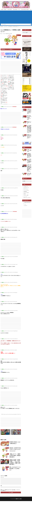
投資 (8, 33)
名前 (1, 485)
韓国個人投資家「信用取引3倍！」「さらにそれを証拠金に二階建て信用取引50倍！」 (15, 462)
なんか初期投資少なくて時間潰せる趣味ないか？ (13, 26)
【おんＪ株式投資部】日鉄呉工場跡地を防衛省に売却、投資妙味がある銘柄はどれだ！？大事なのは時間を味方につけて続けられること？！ (29, 129)
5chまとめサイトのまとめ (27, 197)
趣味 (11, 33)
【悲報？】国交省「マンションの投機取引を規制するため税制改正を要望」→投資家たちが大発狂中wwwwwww (29, 168)
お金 (25, 125)
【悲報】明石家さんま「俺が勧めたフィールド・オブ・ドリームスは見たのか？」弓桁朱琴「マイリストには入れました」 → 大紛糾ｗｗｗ (11, 79)
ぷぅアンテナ (25, 196)
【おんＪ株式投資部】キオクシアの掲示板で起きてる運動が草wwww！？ (29, 161)
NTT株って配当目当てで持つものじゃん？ (29, 174)
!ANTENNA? (25, 191)
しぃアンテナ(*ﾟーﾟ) (26, 190)
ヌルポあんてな (26, 186)
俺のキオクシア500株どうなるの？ (29, 122)
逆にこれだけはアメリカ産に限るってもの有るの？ (15, 469)
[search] (30, 24)
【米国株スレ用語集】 (3, 9)
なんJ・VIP (5, 26)
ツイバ (25, 204)
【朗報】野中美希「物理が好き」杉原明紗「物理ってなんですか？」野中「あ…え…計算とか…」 (11, 84)
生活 (4, 33)
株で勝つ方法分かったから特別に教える (15, 443)
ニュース (25, 109)
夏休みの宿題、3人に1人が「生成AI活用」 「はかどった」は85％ (29, 118)
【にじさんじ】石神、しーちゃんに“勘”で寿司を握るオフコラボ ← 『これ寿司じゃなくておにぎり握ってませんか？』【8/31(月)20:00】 (4, 100)
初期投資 (7, 33)
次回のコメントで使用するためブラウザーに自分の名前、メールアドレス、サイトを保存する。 (10, 490)
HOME (2, 26)
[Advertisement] (16, 17)
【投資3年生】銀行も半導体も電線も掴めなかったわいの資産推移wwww (29, 155)
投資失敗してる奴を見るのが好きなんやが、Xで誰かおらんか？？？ (29, 136)
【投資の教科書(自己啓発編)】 (25, 9)
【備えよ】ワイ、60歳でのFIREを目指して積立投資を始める (15, 455)
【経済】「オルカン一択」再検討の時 (29, 150)
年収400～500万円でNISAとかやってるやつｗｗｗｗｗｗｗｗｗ (15, 449)
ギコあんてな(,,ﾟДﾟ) (26, 192)
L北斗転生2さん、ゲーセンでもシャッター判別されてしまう (4, 85)
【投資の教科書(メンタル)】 (16, 9)
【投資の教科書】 (9, 9)
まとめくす (25, 205)
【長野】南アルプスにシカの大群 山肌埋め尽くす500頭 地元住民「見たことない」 (29, 111)
